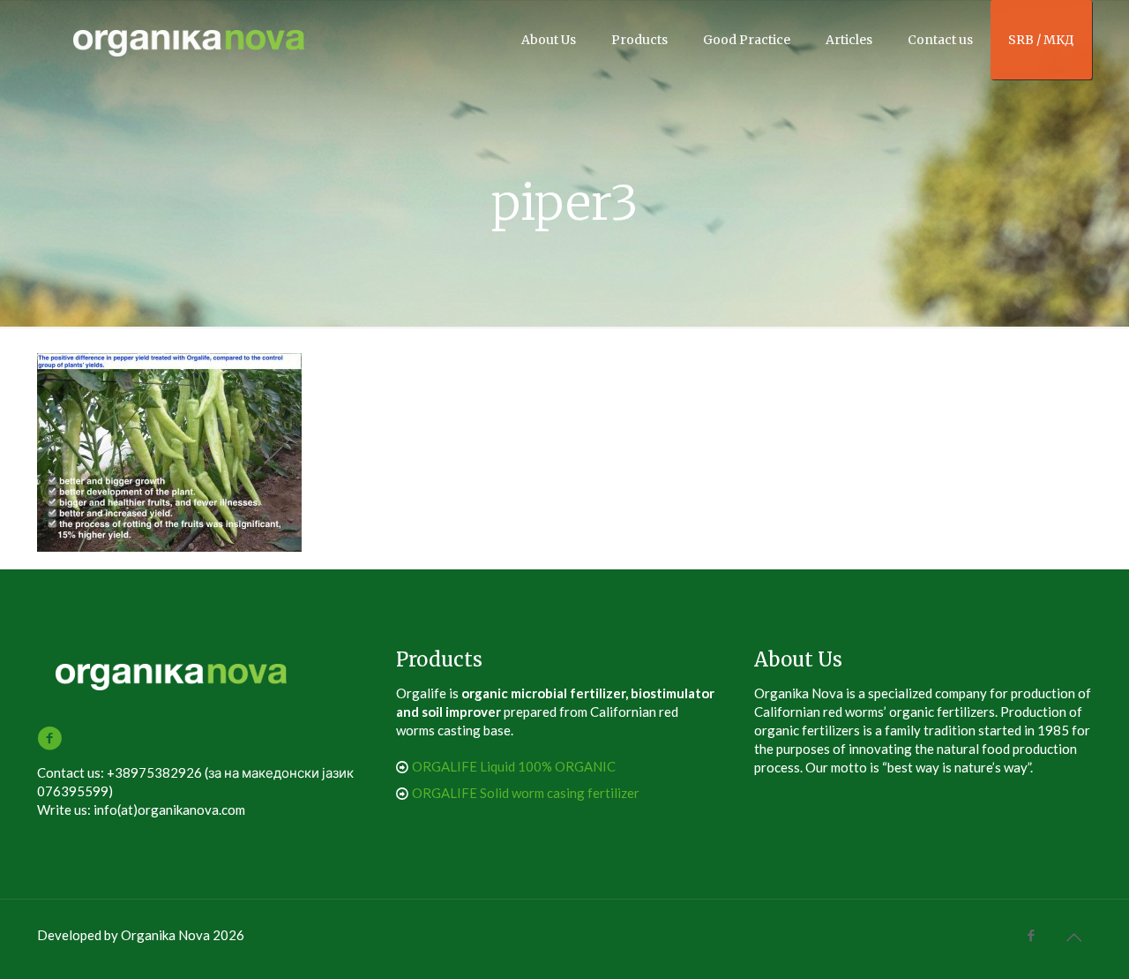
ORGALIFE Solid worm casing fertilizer (525, 793)
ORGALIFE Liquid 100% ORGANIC (514, 766)
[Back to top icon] (1073, 936)
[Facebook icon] (1030, 935)
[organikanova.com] (190, 39)
